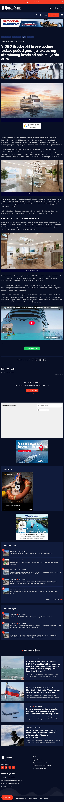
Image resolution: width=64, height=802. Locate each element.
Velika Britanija (6, 37)
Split (24, 37)
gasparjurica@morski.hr (15, 780)
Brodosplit (30, 37)
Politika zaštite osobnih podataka (42, 765)
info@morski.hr (11, 777)
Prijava (45, 15)
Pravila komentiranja (7, 373)
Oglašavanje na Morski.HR (40, 763)
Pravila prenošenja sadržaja (40, 768)
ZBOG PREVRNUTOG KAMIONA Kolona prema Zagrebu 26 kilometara (31, 553)
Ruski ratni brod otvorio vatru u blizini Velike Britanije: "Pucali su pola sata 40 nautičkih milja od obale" (43, 690)
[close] (62, 2)
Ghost (36, 799)
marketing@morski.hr (13, 783)
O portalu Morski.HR (38, 760)
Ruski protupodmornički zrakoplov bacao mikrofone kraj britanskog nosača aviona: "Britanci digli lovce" (42, 711)
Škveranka (55, 157)
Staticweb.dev (44, 799)
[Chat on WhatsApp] (32, 348)
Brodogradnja (16, 37)
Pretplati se (53, 15)
